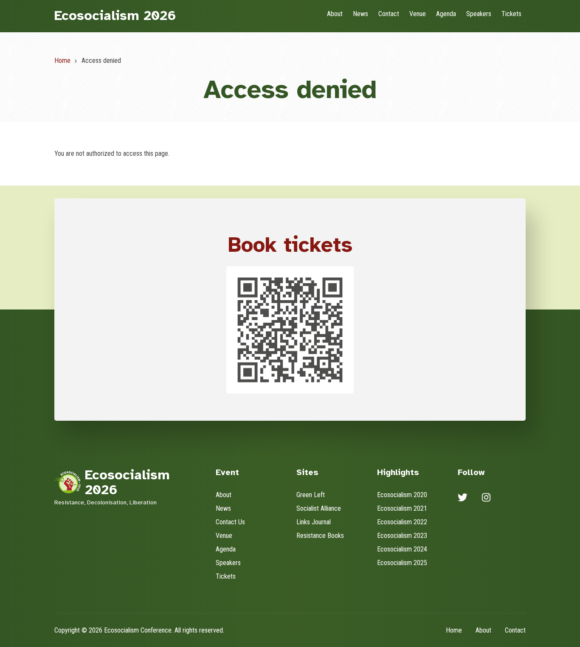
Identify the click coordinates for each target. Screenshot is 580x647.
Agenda (226, 549)
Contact (515, 630)
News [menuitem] (360, 14)
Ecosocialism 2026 (115, 15)
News (223, 508)
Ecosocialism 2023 (402, 536)
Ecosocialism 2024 (402, 549)
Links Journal (313, 522)
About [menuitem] (335, 14)
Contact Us (230, 522)
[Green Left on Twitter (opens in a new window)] (462, 498)
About (223, 495)
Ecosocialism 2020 (402, 495)
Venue (224, 536)
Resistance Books (320, 536)
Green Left (310, 495)
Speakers (228, 563)
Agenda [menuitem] (446, 14)
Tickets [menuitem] (511, 14)
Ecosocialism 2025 (402, 563)
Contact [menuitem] (388, 14)
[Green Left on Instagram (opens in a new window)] (486, 498)
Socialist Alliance (318, 508)
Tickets (226, 576)
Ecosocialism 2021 (402, 508)
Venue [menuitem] (417, 14)
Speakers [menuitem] (478, 14)
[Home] (67, 482)
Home (454, 630)
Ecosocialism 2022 (402, 522)
